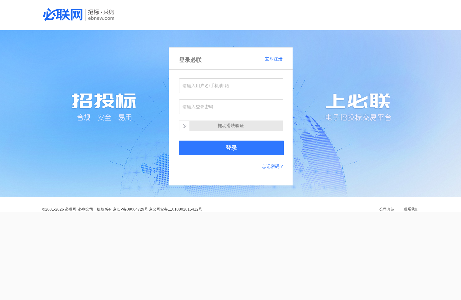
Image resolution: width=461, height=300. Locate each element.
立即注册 (274, 58)
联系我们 (411, 209)
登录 (231, 148)
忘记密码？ (273, 166)
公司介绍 (387, 209)
